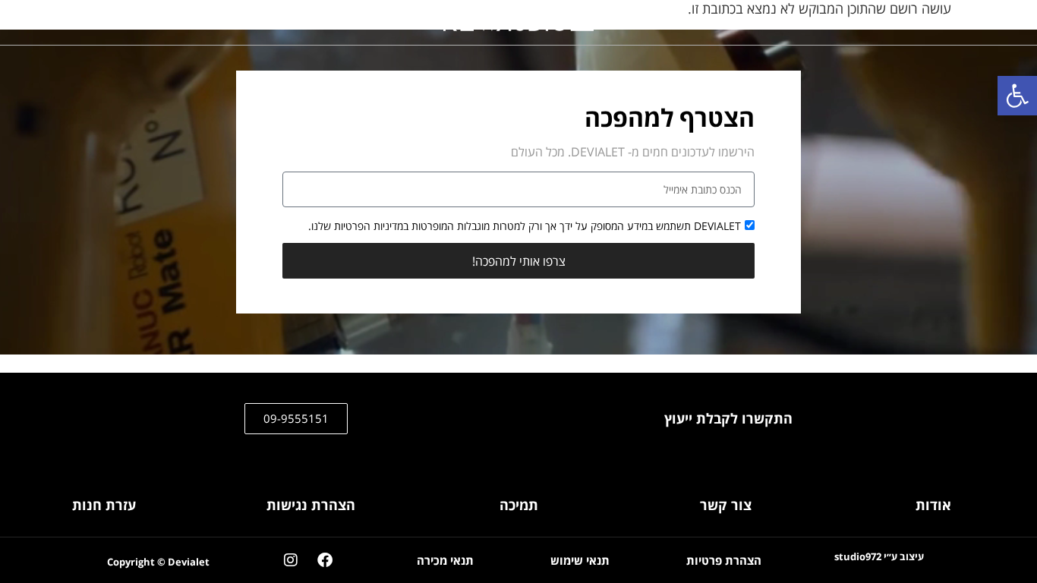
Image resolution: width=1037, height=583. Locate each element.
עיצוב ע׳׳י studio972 (879, 556)
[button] (1017, 95)
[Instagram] (291, 560)
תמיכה (519, 505)
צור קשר (726, 505)
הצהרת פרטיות (723, 560)
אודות (933, 505)
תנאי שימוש (580, 560)
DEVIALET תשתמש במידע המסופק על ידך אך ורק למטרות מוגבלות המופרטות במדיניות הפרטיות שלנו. (524, 226)
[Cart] (921, 23)
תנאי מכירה (445, 560)
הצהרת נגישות (310, 505)
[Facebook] (325, 560)
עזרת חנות (104, 505)
